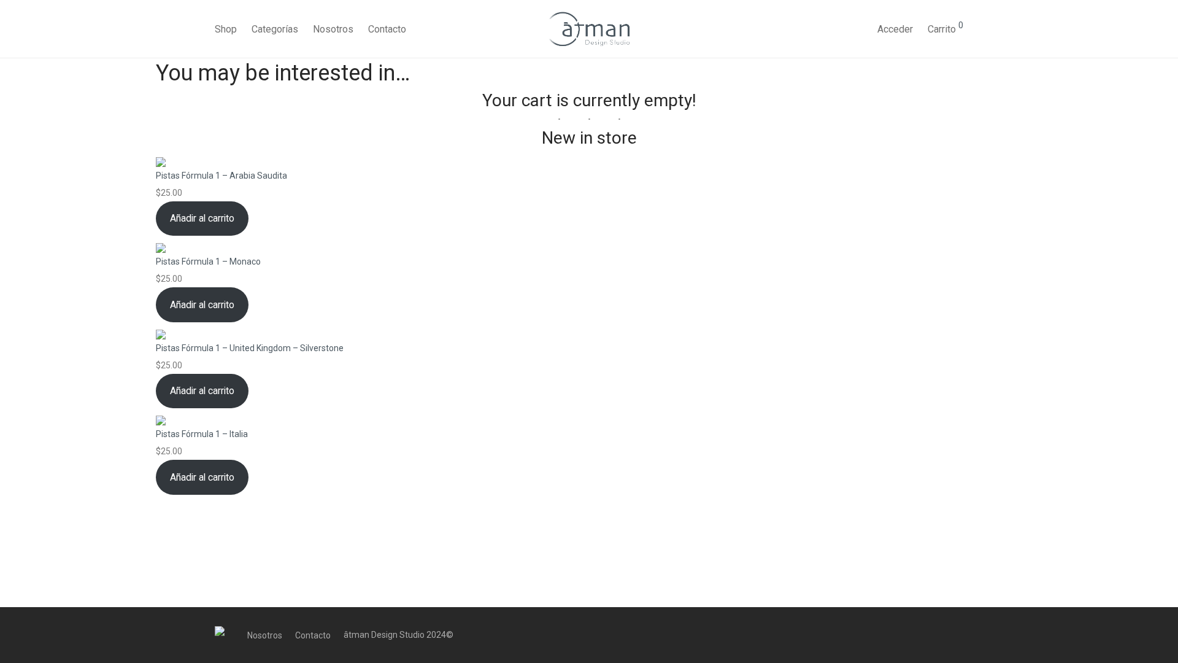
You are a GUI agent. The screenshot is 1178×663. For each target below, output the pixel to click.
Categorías (275, 29)
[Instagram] (938, 635)
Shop (226, 29)
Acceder (895, 29)
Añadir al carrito (202, 218)
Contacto (387, 29)
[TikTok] (959, 635)
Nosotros (333, 29)
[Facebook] (918, 635)
